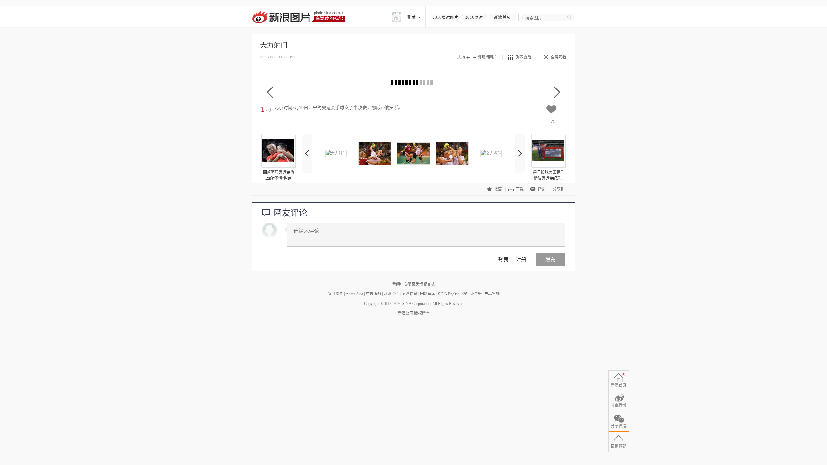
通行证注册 (472, 294)
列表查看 (523, 57)
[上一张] (270, 92)
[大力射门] (336, 153)
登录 (503, 259)
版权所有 (422, 313)
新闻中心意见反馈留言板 (413, 284)
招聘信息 (409, 294)
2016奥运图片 (445, 17)
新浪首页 (502, 17)
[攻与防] (374, 153)
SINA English (449, 294)
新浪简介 (335, 294)
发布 (550, 259)
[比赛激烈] (452, 153)
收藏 (498, 189)
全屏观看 (558, 57)
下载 (520, 189)
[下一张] (557, 92)
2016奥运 (474, 17)
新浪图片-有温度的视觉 (298, 17)
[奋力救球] (491, 153)
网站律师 (427, 294)
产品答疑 (492, 294)
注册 (521, 259)
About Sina (354, 294)
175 (552, 121)
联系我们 (391, 294)
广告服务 (373, 294)
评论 (541, 189)
